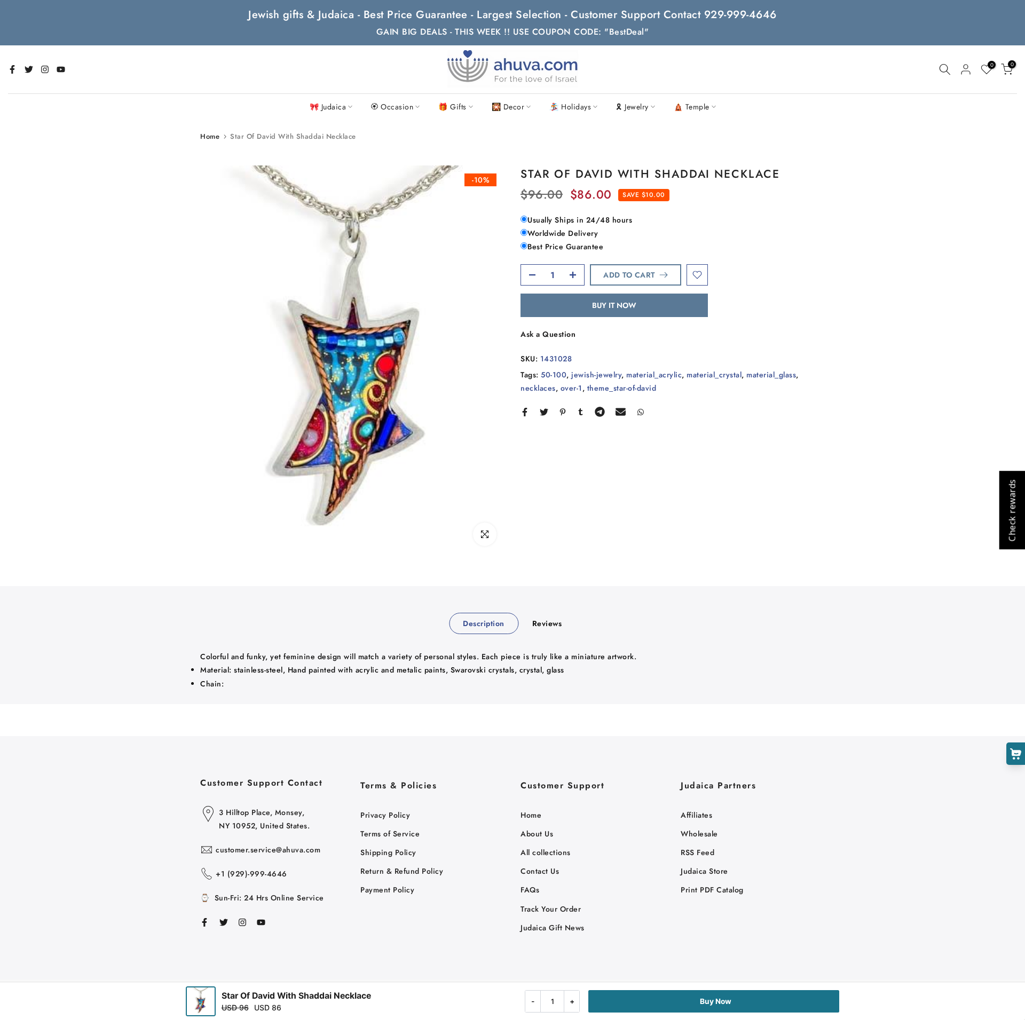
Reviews (547, 623)
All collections (546, 852)
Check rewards (1012, 510)
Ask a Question (548, 334)
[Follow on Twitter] (29, 69)
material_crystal (714, 374)
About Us (537, 833)
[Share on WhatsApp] (640, 412)
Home (209, 136)
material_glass (771, 374)
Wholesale (699, 833)
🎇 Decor (508, 106)
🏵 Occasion (392, 106)
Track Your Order (551, 909)
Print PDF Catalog (712, 889)
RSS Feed (697, 852)
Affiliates (696, 815)
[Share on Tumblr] (580, 412)
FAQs (530, 889)
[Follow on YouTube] (61, 69)
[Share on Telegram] (600, 412)
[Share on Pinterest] (562, 412)
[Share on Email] (621, 412)
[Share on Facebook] (525, 412)
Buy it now (614, 305)
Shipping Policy (388, 852)
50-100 (553, 374)
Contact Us (540, 871)
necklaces (538, 387)
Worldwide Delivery (562, 232)
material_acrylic (654, 374)
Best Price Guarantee (565, 246)
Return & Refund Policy (401, 871)
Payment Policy (387, 889)
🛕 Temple (691, 106)
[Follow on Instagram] (45, 69)
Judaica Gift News (553, 927)
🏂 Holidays (570, 106)
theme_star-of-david (622, 387)
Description (483, 623)
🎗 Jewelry (632, 106)
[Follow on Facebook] (12, 69)
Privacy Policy (385, 815)
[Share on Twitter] (544, 412)
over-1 (571, 387)
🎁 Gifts (452, 106)
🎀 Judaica (328, 106)
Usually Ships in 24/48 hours (579, 219)
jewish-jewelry (596, 374)
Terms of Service (390, 833)
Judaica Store (704, 871)
